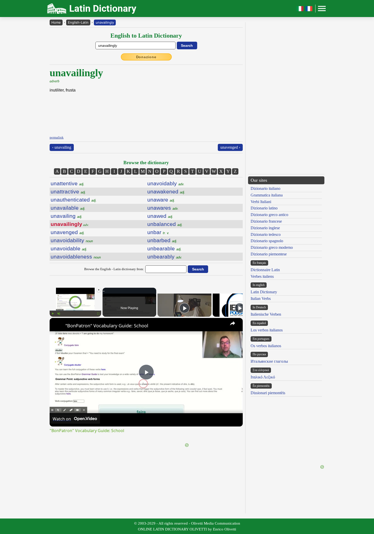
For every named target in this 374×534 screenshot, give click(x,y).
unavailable (68, 208)
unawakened (166, 191)
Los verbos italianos (267, 330)
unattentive (67, 183)
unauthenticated (74, 200)
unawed (160, 216)
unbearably (164, 257)
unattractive (68, 191)
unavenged (68, 232)
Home (56, 22)
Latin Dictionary (264, 292)
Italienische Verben (266, 314)
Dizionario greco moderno (272, 247)
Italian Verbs (261, 298)
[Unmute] (59, 314)
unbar (158, 232)
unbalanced (165, 224)
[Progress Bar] (75, 310)
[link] (58, 326)
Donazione (146, 57)
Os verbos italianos (266, 346)
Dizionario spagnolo (267, 241)
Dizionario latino (264, 208)
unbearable (164, 248)
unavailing (66, 216)
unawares (163, 208)
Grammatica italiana (267, 195)
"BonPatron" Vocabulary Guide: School (106, 326)
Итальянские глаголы (269, 361)
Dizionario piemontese (269, 254)
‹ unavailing (61, 147)
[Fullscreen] (98, 314)
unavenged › (230, 147)
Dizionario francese (266, 221)
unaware (161, 200)
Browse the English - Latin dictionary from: (114, 269)
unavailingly (105, 22)
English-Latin (78, 22)
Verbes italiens (262, 276)
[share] (232, 323)
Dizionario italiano (265, 188)
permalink (57, 137)
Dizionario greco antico (269, 214)
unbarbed (162, 240)
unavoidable (69, 248)
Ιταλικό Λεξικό (263, 377)
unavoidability (72, 240)
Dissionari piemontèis (268, 393)
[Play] (53, 314)
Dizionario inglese (265, 228)
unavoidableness (76, 257)
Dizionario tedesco (266, 234)
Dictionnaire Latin (265, 270)
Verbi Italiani (261, 202)
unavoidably (165, 183)
